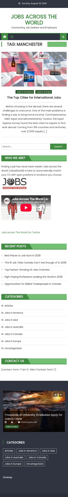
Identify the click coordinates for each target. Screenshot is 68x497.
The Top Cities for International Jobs (34, 98)
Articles (9, 305)
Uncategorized (13, 348)
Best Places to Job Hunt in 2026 (23, 255)
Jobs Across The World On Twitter (20, 232)
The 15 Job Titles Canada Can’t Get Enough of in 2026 (35, 262)
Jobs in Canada (13, 334)
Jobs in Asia (11, 320)
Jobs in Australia (14, 327)
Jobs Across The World (34, 19)
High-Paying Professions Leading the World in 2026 (34, 276)
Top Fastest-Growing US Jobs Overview (27, 269)
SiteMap (7, 477)
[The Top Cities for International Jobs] (34, 69)
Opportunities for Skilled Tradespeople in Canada (33, 284)
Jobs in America (25, 91)
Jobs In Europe (43, 91)
